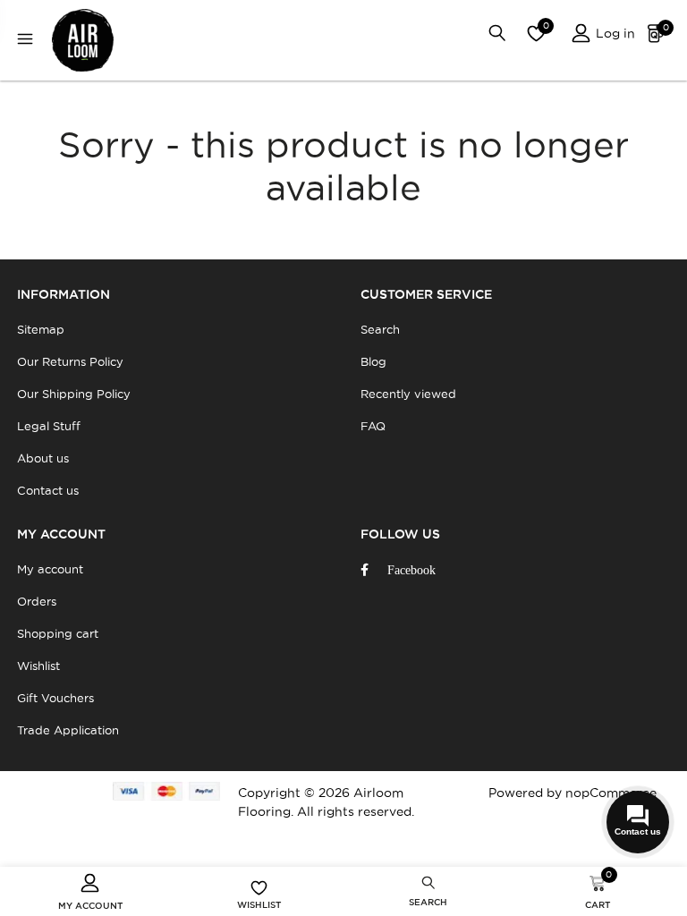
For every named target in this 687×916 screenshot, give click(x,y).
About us (43, 458)
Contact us (48, 490)
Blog (373, 361)
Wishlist (38, 665)
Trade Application (68, 730)
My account (50, 569)
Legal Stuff (49, 426)
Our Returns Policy (70, 361)
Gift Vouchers (55, 697)
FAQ (373, 426)
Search (380, 329)
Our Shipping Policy (74, 393)
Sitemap (40, 329)
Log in (613, 33)
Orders (36, 601)
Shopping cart (57, 633)
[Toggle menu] (29, 41)
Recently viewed (408, 393)
